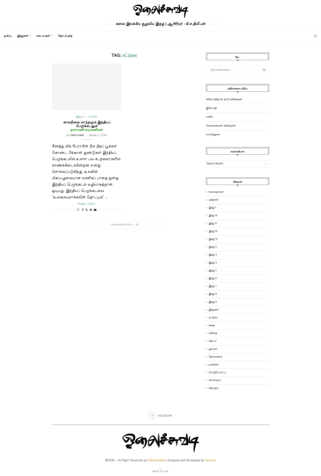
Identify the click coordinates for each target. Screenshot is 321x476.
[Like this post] (78, 210)
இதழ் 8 (213, 294)
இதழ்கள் (22, 36)
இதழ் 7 (212, 286)
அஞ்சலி (213, 200)
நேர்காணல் (215, 357)
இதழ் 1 (212, 207)
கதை (211, 325)
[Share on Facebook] (82, 210)
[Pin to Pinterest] (91, 210)
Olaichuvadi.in (157, 460)
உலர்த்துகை (213, 134)
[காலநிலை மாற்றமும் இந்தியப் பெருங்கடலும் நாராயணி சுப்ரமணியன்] (86, 87)
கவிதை (213, 333)
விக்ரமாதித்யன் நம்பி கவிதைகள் (224, 99)
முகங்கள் (214, 364)
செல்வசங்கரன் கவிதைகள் (221, 126)
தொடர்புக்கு (65, 36)
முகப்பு (8, 36)
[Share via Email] (95, 210)
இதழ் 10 (213, 215)
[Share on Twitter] (86, 209)
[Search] (315, 36)
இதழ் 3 (213, 255)
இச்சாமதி (211, 108)
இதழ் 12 (213, 231)
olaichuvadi (76, 135)
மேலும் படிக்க (85, 204)
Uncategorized (216, 192)
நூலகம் (213, 349)
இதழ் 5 (213, 270)
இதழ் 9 (213, 302)
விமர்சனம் (215, 380)
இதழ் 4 (213, 263)
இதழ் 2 (213, 247)
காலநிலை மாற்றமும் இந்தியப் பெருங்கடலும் (86, 126)
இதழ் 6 (213, 278)
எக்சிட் (209, 117)
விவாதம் (213, 388)
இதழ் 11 (212, 223)
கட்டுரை (213, 317)
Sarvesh (210, 460)
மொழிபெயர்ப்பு (217, 372)
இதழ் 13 (213, 239)
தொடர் (213, 341)
